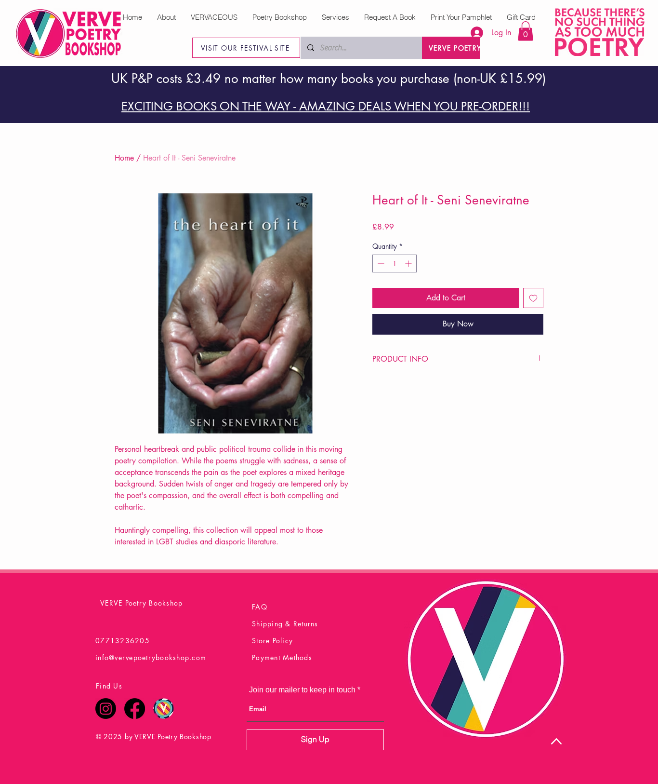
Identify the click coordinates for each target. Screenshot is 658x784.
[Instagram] (105, 708)
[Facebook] (134, 708)
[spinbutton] (394, 263)
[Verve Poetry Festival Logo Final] (163, 708)
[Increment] (409, 263)
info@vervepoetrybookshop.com (150, 657)
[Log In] (472, 33)
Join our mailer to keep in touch (302, 690)
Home (124, 158)
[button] (525, 31)
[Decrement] (380, 263)
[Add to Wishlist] (533, 298)
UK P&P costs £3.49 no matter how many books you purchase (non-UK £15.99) (328, 78)
